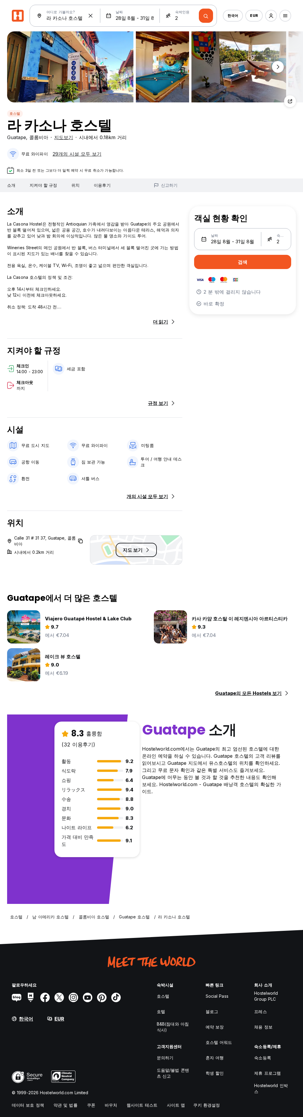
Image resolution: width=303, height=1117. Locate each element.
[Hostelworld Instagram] (73, 997)
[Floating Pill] (278, 67)
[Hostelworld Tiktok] (116, 997)
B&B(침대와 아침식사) (173, 1026)
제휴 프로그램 (267, 1073)
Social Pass (217, 996)
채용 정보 (263, 1026)
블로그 (212, 1011)
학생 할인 (215, 1073)
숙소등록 (262, 1057)
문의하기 (165, 1057)
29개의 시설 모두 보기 (77, 154)
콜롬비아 (38, 137)
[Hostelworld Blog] (16, 997)
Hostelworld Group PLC (266, 996)
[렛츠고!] (206, 16)
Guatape (16, 137)
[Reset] (90, 16)
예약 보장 (215, 1026)
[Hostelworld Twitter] (59, 997)
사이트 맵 (176, 1105)
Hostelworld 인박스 (271, 1088)
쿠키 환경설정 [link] (206, 1105)
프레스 (260, 1011)
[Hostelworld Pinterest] (102, 997)
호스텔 (14, 113)
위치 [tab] (75, 185)
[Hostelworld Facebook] (45, 997)
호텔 (161, 1011)
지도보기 (63, 137)
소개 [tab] (11, 185)
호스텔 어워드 (219, 1042)
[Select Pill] (271, 16)
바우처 (111, 1105)
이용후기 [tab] (102, 185)
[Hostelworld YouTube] (87, 997)
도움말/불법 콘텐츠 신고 (173, 1073)
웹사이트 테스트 (142, 1105)
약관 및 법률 (66, 1105)
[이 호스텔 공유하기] (290, 101)
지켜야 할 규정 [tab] (43, 185)
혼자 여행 (215, 1057)
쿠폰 (91, 1105)
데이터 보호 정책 (28, 1105)
